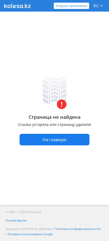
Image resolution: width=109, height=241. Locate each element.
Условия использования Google (30, 234)
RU (95, 5)
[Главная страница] (17, 6)
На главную (54, 139)
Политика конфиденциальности (78, 229)
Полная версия (15, 220)
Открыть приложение (71, 6)
